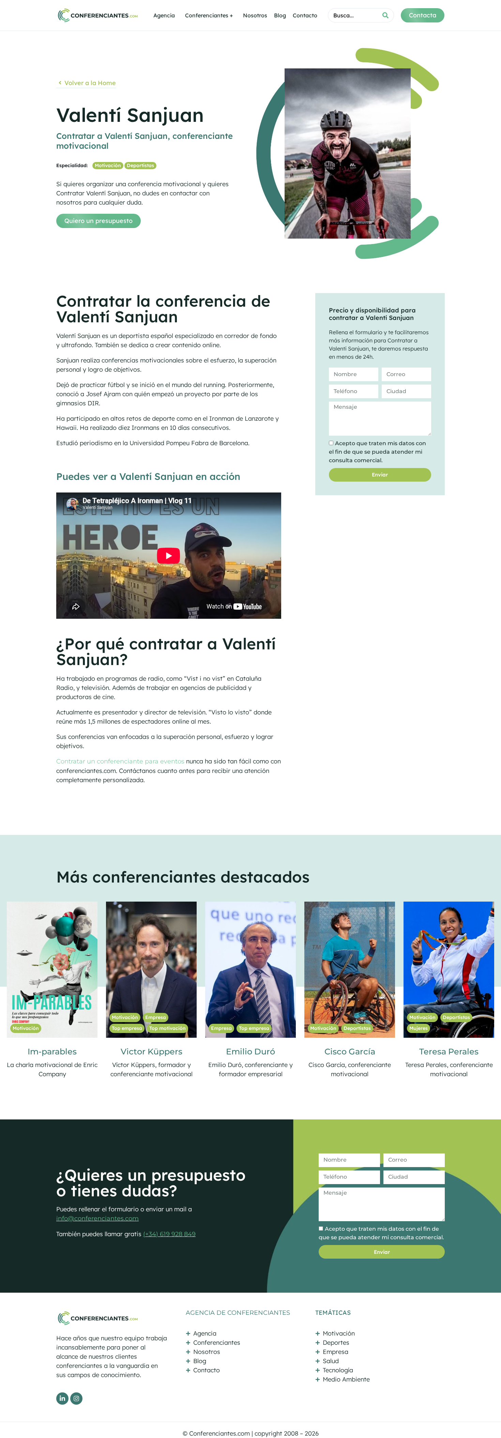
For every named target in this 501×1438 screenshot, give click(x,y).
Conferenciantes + (209, 15)
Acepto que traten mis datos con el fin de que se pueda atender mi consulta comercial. (377, 452)
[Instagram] (76, 1398)
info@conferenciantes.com (97, 1218)
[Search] (385, 15)
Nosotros (255, 15)
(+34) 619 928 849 (169, 1234)
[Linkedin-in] (62, 1398)
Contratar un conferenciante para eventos (120, 761)
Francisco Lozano (449, 1051)
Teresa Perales (250, 1051)
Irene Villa (349, 1051)
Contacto (305, 15)
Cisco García (151, 1051)
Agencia (164, 15)
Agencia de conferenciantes (238, 1312)
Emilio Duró (52, 1051)
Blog (280, 15)
